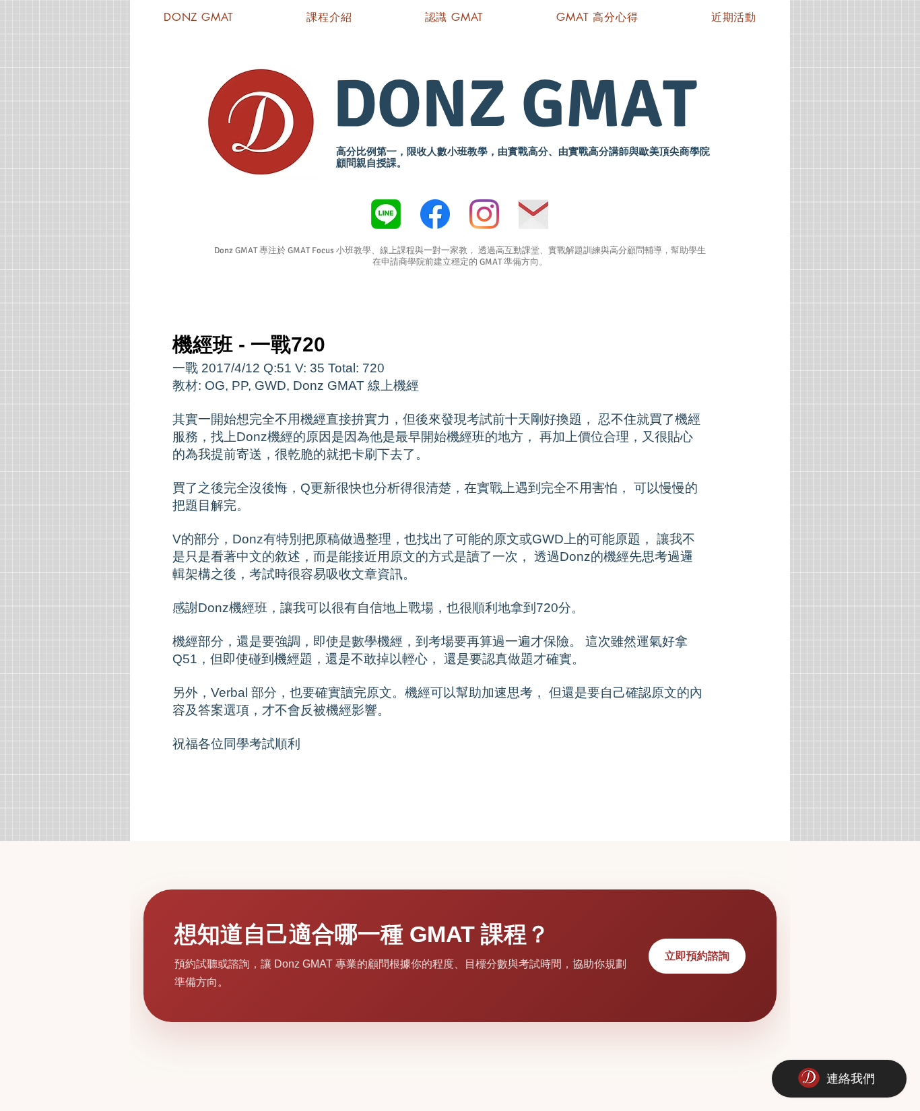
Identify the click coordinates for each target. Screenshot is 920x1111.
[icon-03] (533, 214)
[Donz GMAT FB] (435, 214)
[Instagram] (484, 214)
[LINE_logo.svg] (386, 214)
